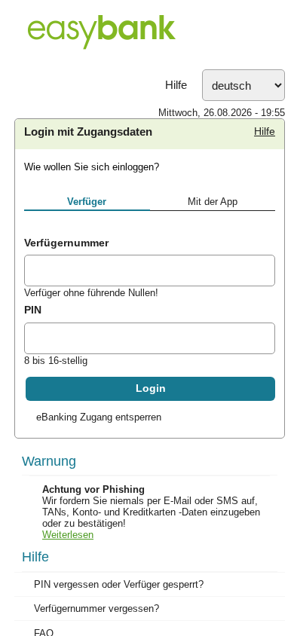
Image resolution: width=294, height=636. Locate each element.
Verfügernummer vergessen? (96, 608)
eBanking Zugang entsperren (98, 417)
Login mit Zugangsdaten (88, 132)
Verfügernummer (66, 243)
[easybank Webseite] (147, 34)
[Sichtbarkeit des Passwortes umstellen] (263, 341)
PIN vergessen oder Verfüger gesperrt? (119, 584)
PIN (32, 310)
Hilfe (176, 85)
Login (151, 388)
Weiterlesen (67, 534)
